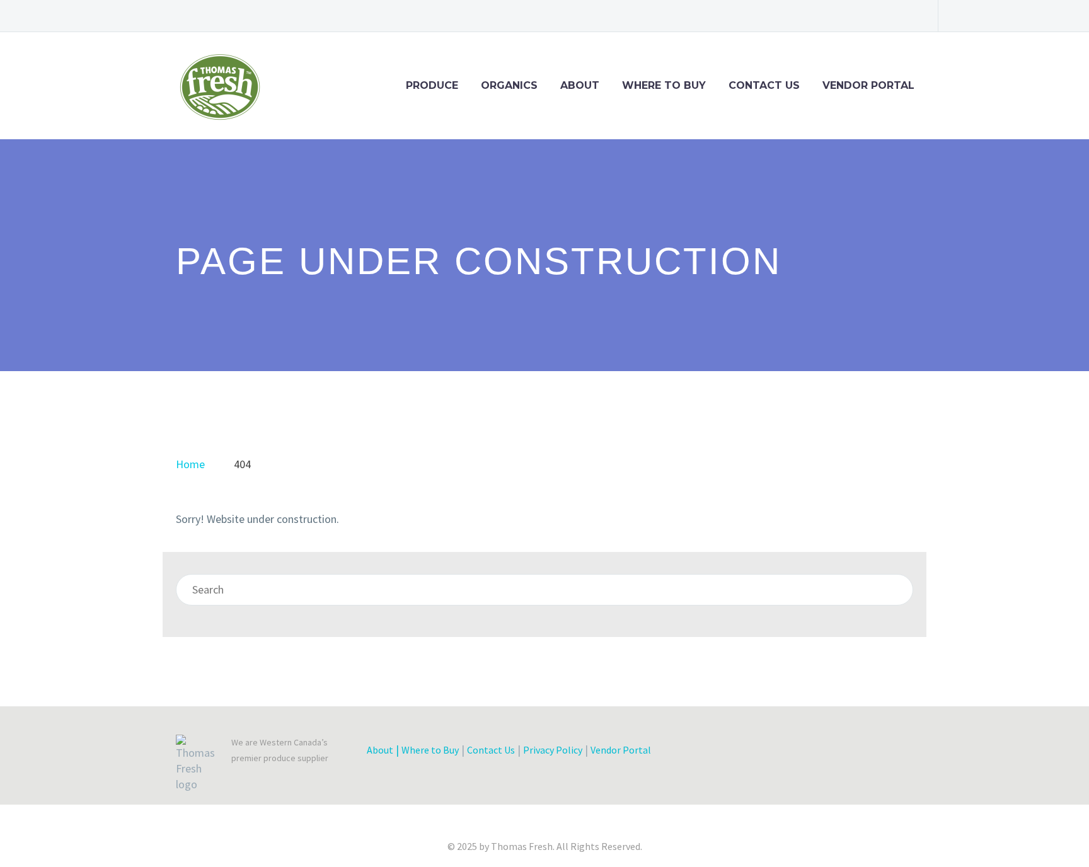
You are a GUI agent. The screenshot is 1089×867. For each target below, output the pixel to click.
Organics (509, 85)
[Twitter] (850, 16)
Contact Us (764, 85)
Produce (432, 85)
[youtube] (867, 753)
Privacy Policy (552, 750)
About (579, 85)
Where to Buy (664, 85)
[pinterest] (844, 753)
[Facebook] (812, 16)
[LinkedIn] (831, 16)
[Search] (897, 590)
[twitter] (776, 753)
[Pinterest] (888, 16)
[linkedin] (799, 753)
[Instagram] (869, 16)
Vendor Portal (868, 85)
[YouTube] (906, 16)
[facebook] (754, 753)
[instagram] (822, 753)
